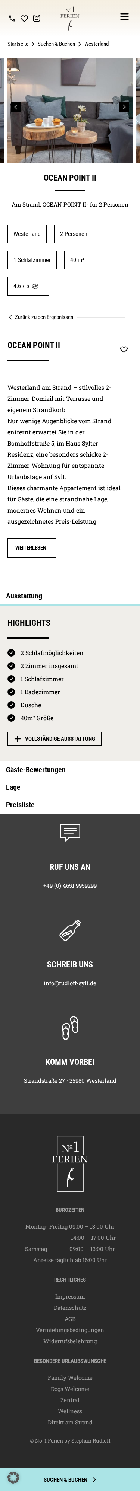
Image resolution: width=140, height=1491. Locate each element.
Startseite (17, 44)
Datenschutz (70, 1307)
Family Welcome (70, 1377)
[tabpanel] (70, 674)
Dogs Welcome (70, 1388)
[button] (16, 107)
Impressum (70, 1296)
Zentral (70, 1400)
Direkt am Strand (70, 1422)
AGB (70, 1318)
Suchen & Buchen (56, 44)
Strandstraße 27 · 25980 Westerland (70, 1080)
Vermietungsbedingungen (70, 1330)
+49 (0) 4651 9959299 (70, 885)
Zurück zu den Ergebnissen (44, 317)
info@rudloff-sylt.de (70, 983)
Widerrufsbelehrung (70, 1341)
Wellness (70, 1411)
